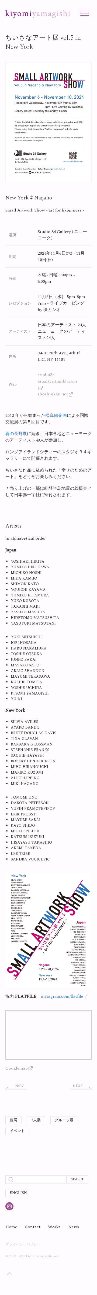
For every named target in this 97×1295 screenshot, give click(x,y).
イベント (17, 1131)
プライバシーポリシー (22, 1244)
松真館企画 (56, 415)
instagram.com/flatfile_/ (63, 996)
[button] (48, 122)
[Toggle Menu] (84, 13)
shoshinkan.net (53, 394)
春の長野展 (16, 434)
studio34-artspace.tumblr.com (57, 378)
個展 (13, 1120)
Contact (32, 1227)
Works (54, 1227)
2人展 (36, 1120)
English (18, 1193)
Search (78, 1179)
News (73, 1227)
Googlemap (16, 1068)
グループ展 (64, 1120)
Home (11, 1227)
